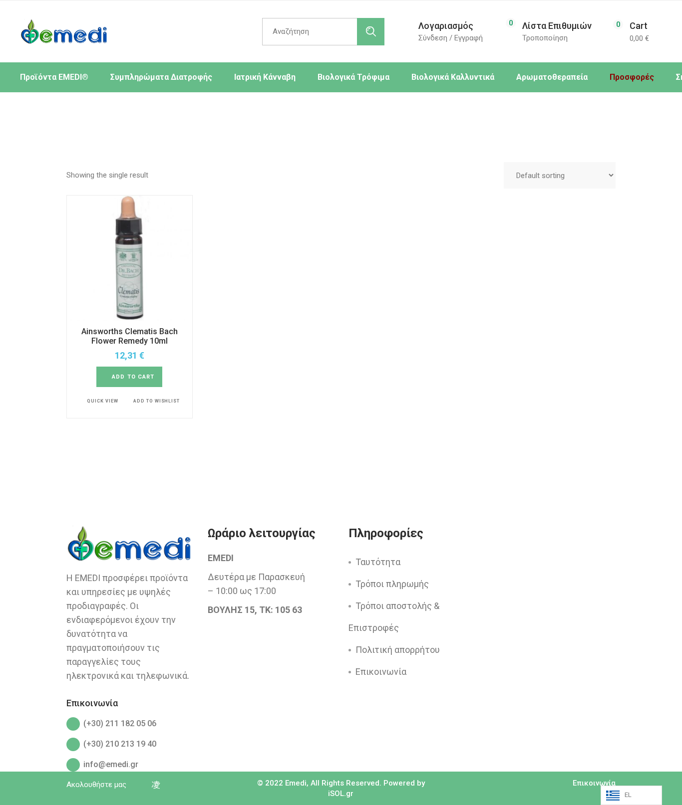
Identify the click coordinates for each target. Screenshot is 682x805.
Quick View (102, 401)
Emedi (296, 783)
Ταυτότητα (377, 562)
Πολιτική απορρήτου (397, 649)
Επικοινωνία (380, 671)
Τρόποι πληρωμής (392, 584)
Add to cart (133, 377)
